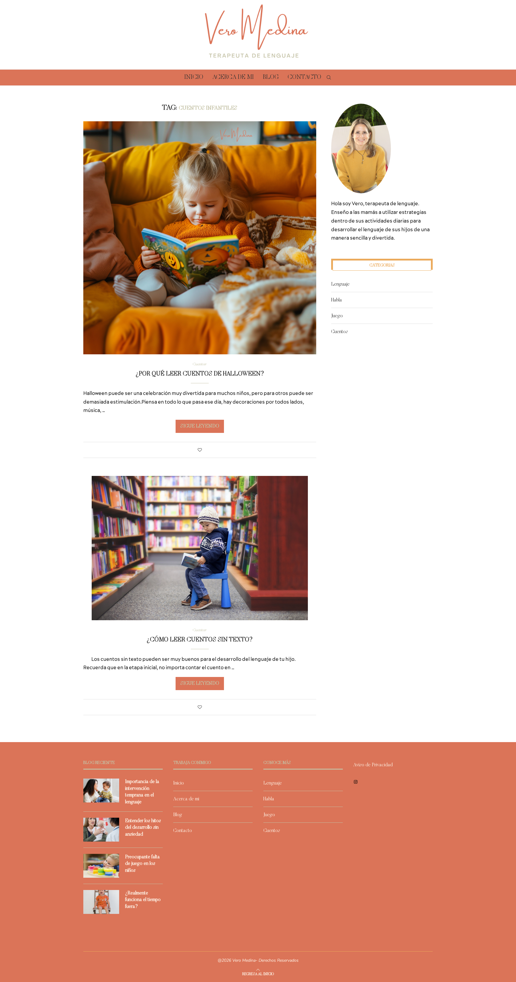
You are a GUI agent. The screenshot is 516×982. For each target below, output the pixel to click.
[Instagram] (355, 781)
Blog (271, 77)
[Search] (329, 77)
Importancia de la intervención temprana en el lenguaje (142, 791)
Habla (336, 300)
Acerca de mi (233, 77)
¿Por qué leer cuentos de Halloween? (200, 374)
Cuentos (339, 332)
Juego (337, 316)
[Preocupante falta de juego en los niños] (101, 866)
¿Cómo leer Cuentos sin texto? (200, 640)
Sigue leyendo (199, 426)
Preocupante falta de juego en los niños (142, 864)
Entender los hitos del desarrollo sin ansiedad (143, 828)
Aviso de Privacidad (373, 765)
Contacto (304, 77)
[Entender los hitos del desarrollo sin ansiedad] (101, 830)
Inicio (193, 77)
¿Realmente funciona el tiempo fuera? (143, 900)
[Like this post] (200, 450)
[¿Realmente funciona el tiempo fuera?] (101, 902)
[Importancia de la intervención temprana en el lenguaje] (101, 790)
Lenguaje (340, 284)
